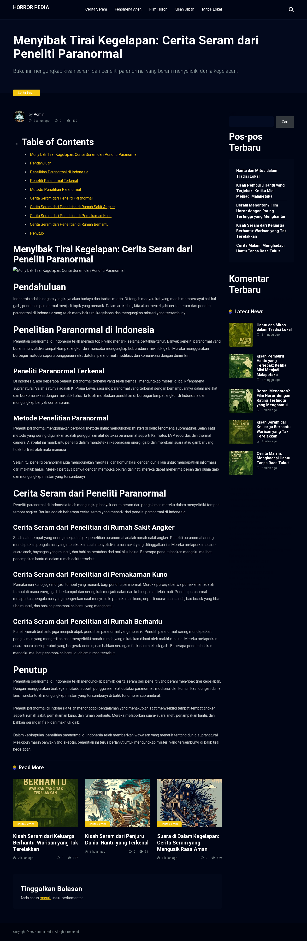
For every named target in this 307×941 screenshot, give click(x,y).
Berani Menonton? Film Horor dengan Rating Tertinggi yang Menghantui (260, 211)
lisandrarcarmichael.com (249, 561)
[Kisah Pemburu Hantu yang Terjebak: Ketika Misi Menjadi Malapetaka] (241, 376)
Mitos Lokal (212, 9)
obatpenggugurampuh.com (251, 572)
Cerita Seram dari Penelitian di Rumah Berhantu (69, 224)
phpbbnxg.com (241, 511)
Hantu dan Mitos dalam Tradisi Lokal (256, 173)
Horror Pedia (31, 7)
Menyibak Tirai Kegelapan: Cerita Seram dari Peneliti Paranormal (83, 154)
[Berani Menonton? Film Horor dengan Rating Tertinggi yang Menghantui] (241, 411)
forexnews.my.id (278, 528)
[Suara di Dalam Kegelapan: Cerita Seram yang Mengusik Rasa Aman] (189, 803)
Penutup (37, 233)
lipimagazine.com (243, 555)
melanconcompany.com (248, 500)
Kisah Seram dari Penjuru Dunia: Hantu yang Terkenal (116, 839)
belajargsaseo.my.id (245, 533)
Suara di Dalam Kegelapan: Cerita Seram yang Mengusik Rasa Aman (188, 842)
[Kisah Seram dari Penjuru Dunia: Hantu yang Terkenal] (117, 803)
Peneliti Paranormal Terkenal (54, 180)
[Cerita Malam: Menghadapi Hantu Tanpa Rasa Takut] (241, 474)
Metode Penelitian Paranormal (55, 189)
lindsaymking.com (276, 550)
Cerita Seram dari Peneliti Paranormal (61, 198)
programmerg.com (244, 522)
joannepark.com (242, 488)
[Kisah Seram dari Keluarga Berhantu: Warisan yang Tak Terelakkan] (45, 803)
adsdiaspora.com (277, 533)
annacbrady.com (264, 539)
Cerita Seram (96, 9)
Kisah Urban (184, 9)
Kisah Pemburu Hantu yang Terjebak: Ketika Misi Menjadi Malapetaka (260, 191)
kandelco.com (267, 488)
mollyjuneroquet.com (246, 567)
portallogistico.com (270, 511)
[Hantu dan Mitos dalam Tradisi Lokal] (241, 345)
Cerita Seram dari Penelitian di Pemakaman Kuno (71, 215)
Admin (39, 114)
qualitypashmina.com (246, 528)
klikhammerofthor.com (247, 544)
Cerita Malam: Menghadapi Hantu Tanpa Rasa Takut (260, 248)
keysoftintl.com (242, 494)
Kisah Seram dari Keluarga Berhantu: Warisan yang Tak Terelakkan (45, 842)
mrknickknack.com (244, 505)
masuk (45, 898)
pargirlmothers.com (245, 583)
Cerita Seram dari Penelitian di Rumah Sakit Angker (72, 207)
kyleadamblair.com (244, 550)
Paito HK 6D (270, 505)
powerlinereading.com (247, 516)
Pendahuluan (40, 163)
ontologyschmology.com (249, 578)
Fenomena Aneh (128, 9)
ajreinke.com (239, 539)
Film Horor (158, 9)
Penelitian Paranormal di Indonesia (59, 172)
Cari (232, 113)
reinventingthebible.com (249, 589)
